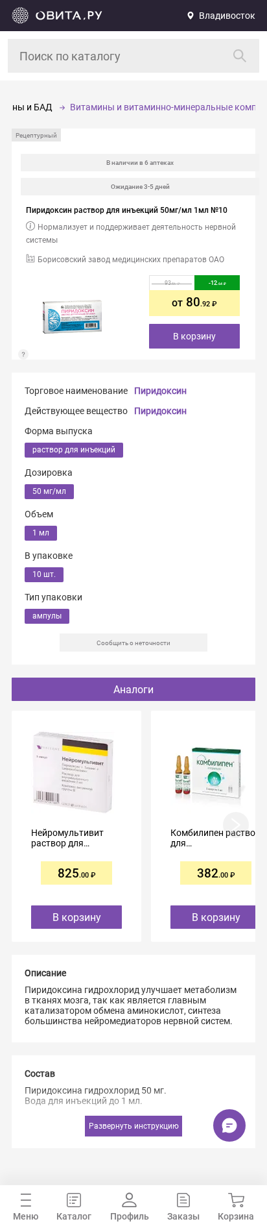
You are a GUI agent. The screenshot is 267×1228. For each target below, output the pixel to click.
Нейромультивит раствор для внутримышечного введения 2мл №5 (71, 838)
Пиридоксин (160, 391)
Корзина (236, 1216)
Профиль (129, 1216)
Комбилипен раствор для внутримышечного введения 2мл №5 (215, 838)
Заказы (183, 1216)
